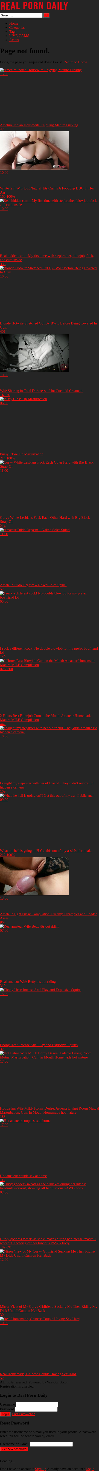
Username (7, 1404)
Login (5, 1414)
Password (7, 1409)
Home (13, 23)
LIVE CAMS (19, 36)
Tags (12, 32)
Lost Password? (23, 1414)
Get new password (14, 1449)
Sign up (40, 1469)
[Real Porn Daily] (34, 11)
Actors (14, 40)
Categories (17, 27)
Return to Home (75, 62)
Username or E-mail (14, 1444)
